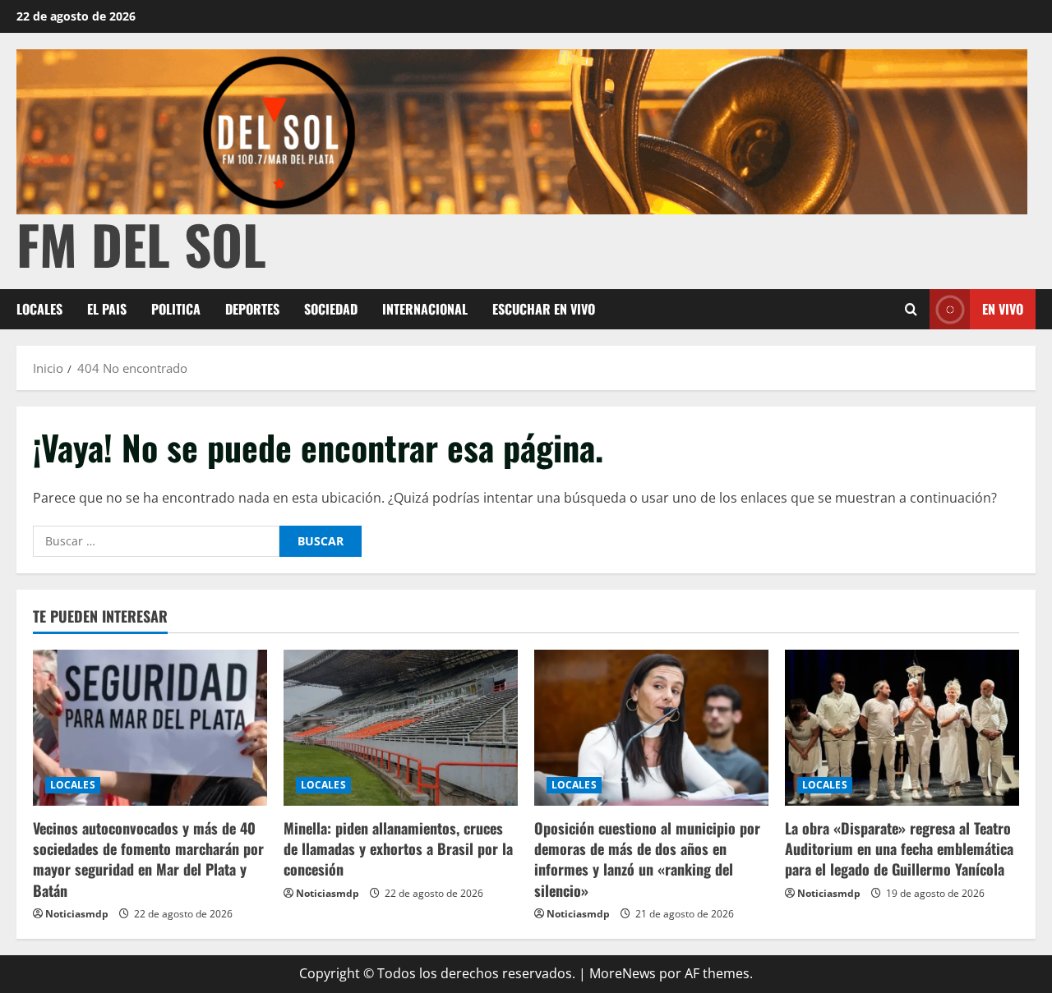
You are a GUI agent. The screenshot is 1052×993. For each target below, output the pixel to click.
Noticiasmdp (76, 914)
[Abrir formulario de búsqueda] (911, 309)
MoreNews (622, 973)
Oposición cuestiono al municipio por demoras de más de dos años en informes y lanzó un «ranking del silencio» (647, 859)
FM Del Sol (141, 243)
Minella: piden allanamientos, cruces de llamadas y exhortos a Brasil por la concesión (398, 848)
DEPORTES (252, 309)
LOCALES (39, 309)
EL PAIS (107, 309)
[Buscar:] (156, 541)
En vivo (1002, 309)
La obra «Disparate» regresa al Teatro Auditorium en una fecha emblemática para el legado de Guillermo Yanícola (899, 848)
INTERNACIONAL (425, 309)
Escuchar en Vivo (543, 309)
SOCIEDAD (331, 309)
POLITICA (176, 309)
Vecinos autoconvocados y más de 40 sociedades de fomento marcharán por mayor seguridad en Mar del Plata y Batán (148, 859)
